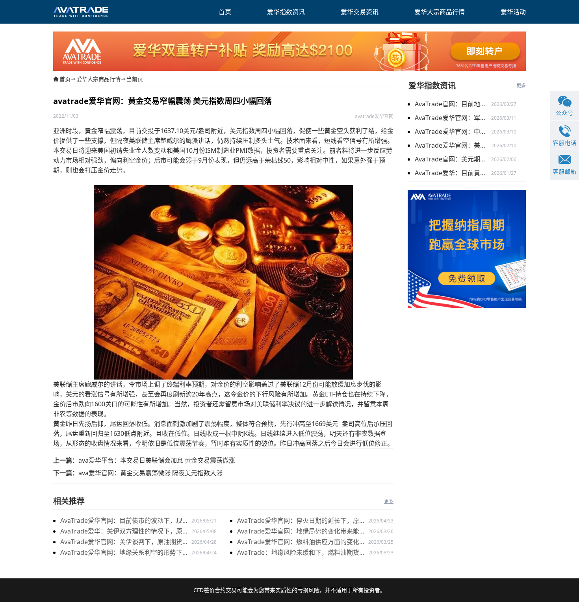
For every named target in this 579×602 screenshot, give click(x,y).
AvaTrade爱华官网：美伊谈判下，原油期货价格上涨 (124, 542)
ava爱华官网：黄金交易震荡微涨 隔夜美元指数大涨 (150, 473)
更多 (388, 501)
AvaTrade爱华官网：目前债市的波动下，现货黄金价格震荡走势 (124, 521)
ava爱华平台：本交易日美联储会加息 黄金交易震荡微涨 (156, 460)
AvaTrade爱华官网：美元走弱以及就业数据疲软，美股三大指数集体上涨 (453, 145)
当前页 (134, 79)
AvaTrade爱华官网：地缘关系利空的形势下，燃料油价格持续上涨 (124, 553)
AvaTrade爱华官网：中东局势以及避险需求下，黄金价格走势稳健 (453, 131)
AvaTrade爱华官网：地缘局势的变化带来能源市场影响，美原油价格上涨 (301, 532)
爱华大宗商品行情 (98, 79)
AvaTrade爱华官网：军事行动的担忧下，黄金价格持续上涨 (453, 117)
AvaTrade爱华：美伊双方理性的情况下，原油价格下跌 (124, 532)
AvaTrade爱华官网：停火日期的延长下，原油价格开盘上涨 (301, 521)
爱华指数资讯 (432, 85)
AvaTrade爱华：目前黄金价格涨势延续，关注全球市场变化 (453, 173)
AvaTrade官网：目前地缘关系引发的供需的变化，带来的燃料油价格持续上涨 (453, 104)
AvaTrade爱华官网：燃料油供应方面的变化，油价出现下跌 (301, 542)
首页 (65, 79)
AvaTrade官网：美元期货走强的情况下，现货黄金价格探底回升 (453, 159)
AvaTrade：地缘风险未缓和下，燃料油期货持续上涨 (301, 553)
